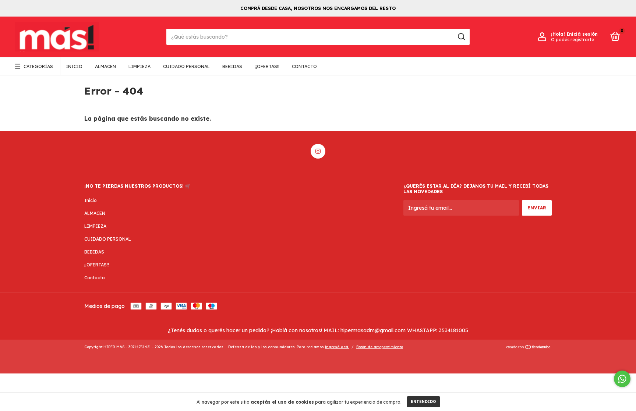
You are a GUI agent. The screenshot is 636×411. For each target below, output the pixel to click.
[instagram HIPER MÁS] (318, 151)
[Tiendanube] (529, 347)
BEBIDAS (232, 66)
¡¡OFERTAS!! (267, 66)
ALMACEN (105, 66)
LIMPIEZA (139, 66)
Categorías (38, 66)
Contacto (304, 66)
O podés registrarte (572, 39)
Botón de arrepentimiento (379, 346)
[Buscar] (461, 36)
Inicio (74, 66)
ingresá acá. (337, 346)
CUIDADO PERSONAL (186, 66)
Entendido (423, 401)
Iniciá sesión (582, 34)
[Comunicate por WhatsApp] (622, 379)
